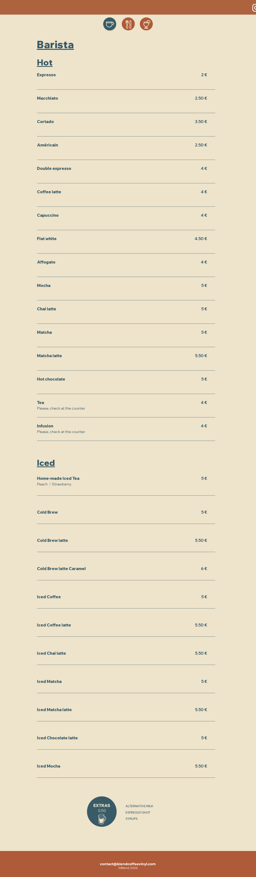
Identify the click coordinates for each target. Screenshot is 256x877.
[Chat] (109, 23)
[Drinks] (146, 23)
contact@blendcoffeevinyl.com (128, 864)
